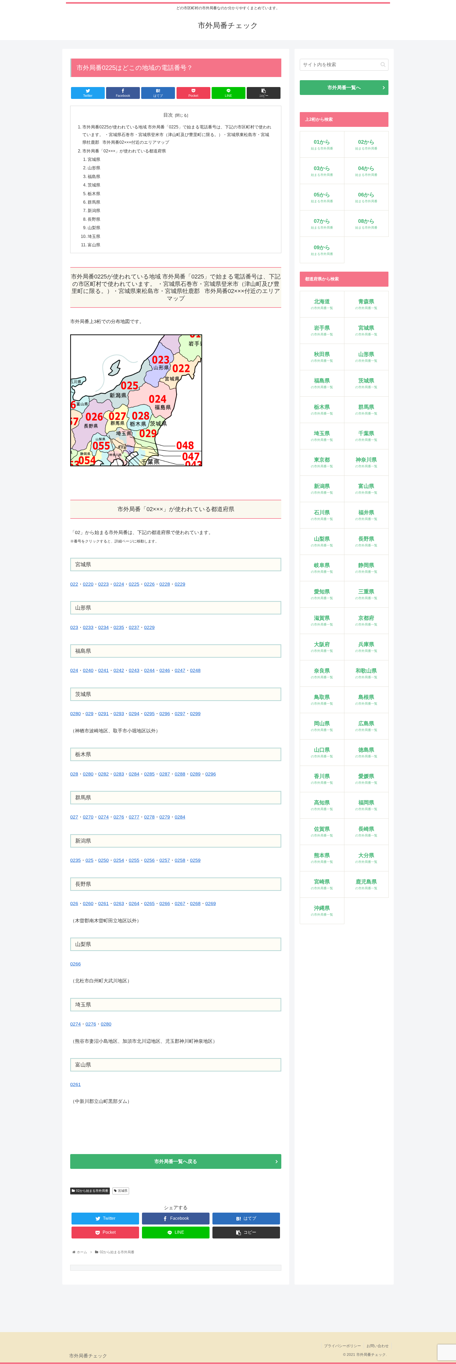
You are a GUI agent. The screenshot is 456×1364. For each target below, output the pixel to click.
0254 (118, 860)
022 (74, 584)
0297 (180, 713)
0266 (164, 903)
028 (74, 774)
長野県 (94, 219)
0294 (134, 713)
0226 (149, 584)
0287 (164, 774)
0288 (180, 774)
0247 (180, 670)
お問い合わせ (378, 1346)
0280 (75, 713)
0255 (134, 860)
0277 (134, 817)
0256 (149, 860)
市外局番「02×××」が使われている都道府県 (124, 150)
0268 (195, 903)
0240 (88, 670)
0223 (103, 584)
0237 (134, 627)
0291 (103, 713)
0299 (195, 713)
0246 (164, 670)
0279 (164, 817)
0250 (103, 860)
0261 (103, 903)
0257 (164, 860)
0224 (118, 584)
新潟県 (94, 210)
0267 (180, 903)
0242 (118, 670)
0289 (195, 774)
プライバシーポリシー (342, 1346)
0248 (195, 670)
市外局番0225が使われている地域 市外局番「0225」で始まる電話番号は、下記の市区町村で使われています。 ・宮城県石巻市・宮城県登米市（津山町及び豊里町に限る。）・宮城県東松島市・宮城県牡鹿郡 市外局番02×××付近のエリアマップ (176, 134)
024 (74, 670)
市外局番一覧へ (344, 87)
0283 (118, 774)
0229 (180, 584)
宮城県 (94, 159)
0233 (88, 627)
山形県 (94, 167)
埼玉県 (94, 236)
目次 (168, 115)
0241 (103, 670)
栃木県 (94, 193)
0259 (195, 860)
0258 (180, 860)
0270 (88, 817)
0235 (118, 627)
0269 (210, 903)
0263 (118, 903)
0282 (103, 774)
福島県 (94, 176)
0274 (103, 817)
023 (74, 627)
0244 (149, 670)
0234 (103, 627)
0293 (118, 713)
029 (89, 713)
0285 (149, 774)
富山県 (94, 244)
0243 (134, 670)
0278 (149, 817)
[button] (383, 64)
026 (74, 903)
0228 (164, 584)
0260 (88, 903)
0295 (149, 713)
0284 (134, 774)
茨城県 (94, 184)
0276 (118, 817)
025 (89, 860)
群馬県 (94, 202)
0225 (134, 584)
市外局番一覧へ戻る (175, 1161)
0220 (88, 584)
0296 (164, 713)
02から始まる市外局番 (92, 1191)
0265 (149, 903)
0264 (134, 903)
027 (74, 817)
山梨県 (94, 227)
